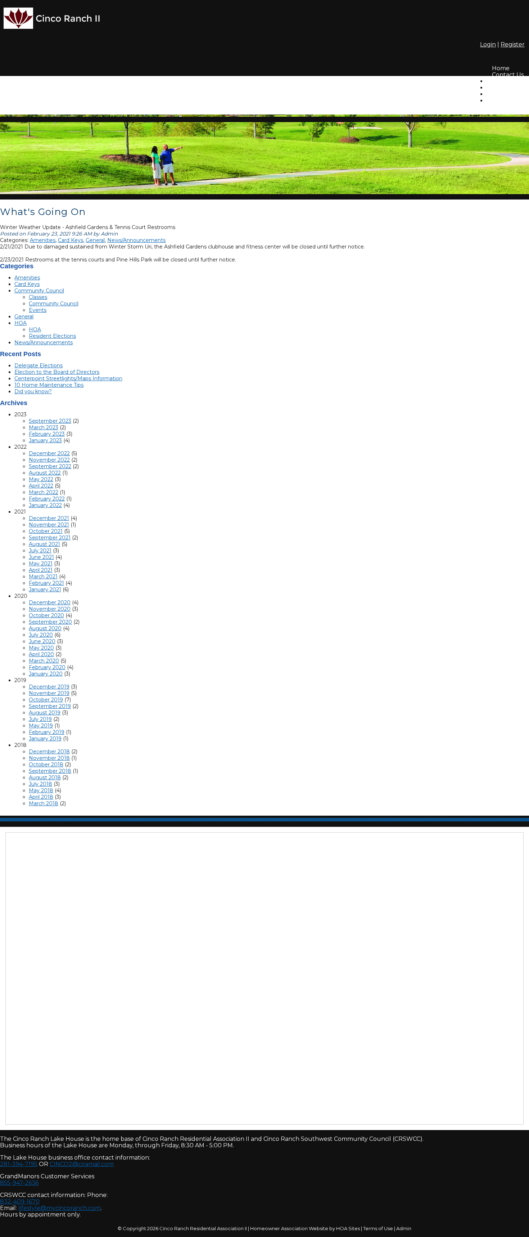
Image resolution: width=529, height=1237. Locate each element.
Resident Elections (52, 336)
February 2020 (47, 667)
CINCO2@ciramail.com (82, 1164)
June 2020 (42, 641)
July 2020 (41, 635)
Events (37, 310)
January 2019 (45, 738)
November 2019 (49, 693)
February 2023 (47, 434)
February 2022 (47, 499)
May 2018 (41, 790)
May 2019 (41, 725)
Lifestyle (503, 100)
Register (513, 44)
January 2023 (45, 440)
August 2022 (45, 473)
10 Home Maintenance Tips (48, 385)
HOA (20, 323)
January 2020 (46, 674)
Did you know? (33, 391)
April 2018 (41, 797)
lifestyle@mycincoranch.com (59, 1208)
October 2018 (46, 764)
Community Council (39, 290)
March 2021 (43, 576)
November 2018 (49, 758)
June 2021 (41, 557)
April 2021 (41, 570)
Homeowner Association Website (289, 1228)
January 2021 (45, 589)
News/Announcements (136, 240)
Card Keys (70, 240)
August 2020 (45, 628)
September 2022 (50, 466)
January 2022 (45, 505)
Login (488, 44)
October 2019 (46, 699)
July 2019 (40, 719)
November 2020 (50, 609)
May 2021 (41, 563)
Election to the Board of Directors (56, 372)
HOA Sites (348, 1228)
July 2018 (40, 784)
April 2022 (41, 486)
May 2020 (41, 648)
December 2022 (49, 453)
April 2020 (41, 654)
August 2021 (44, 544)
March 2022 (43, 492)
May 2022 (41, 479)
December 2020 (50, 602)
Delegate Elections (38, 365)
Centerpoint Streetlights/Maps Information (68, 378)
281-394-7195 (18, 1164)
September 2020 (50, 622)
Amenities (42, 240)
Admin (403, 1228)
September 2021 (50, 537)
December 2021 (49, 518)
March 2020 (44, 661)
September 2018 (50, 771)
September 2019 (50, 706)
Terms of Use (378, 1228)
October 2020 (46, 615)
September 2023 (50, 421)
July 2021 (40, 550)
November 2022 (49, 460)
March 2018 (43, 803)
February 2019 (46, 732)
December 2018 (49, 751)
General (95, 240)
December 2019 (49, 687)
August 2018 (45, 777)
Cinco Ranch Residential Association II (203, 1228)
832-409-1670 (20, 1201)
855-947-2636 (19, 1182)
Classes (38, 297)
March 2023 (43, 427)
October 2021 (46, 531)
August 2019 (44, 712)
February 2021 (46, 583)
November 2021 (49, 524)
